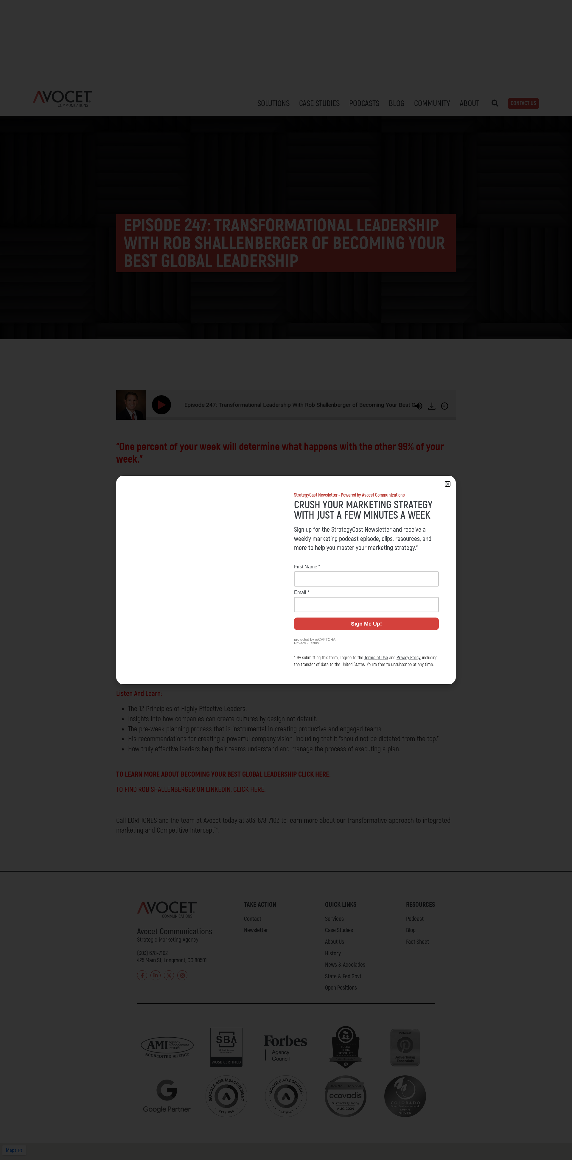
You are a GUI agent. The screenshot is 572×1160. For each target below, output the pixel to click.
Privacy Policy (408, 658)
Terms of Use (376, 658)
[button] (447, 484)
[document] (286, 580)
